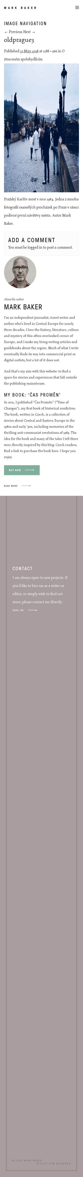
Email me (18, 610)
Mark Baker (21, 7)
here (55, 451)
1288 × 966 (50, 51)
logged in (35, 247)
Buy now (15, 470)
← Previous (13, 32)
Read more (11, 485)
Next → (29, 32)
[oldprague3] (41, 191)
